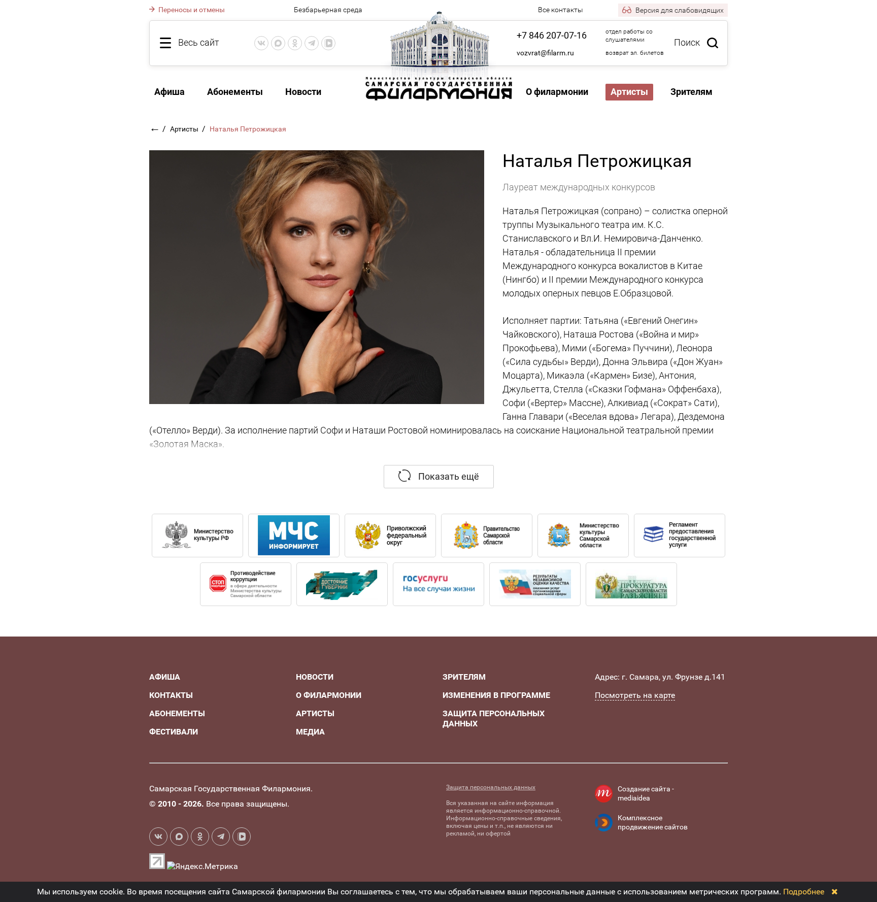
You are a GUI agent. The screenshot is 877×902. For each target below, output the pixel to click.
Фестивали (173, 732)
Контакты (171, 695)
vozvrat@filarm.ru (545, 53)
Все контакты (560, 10)
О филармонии (557, 91)
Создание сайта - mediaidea (646, 793)
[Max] (278, 43)
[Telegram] (312, 43)
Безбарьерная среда (328, 10)
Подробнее (803, 891)
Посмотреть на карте (635, 695)
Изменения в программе (496, 695)
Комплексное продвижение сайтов (653, 822)
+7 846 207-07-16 (552, 35)
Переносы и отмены (191, 10)
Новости (303, 91)
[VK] (261, 43)
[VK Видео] (328, 43)
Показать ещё (447, 476)
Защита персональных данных (490, 787)
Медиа (310, 732)
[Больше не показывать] (834, 891)
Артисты (185, 129)
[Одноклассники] (295, 43)
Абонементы (235, 91)
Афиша (169, 91)
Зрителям (691, 91)
